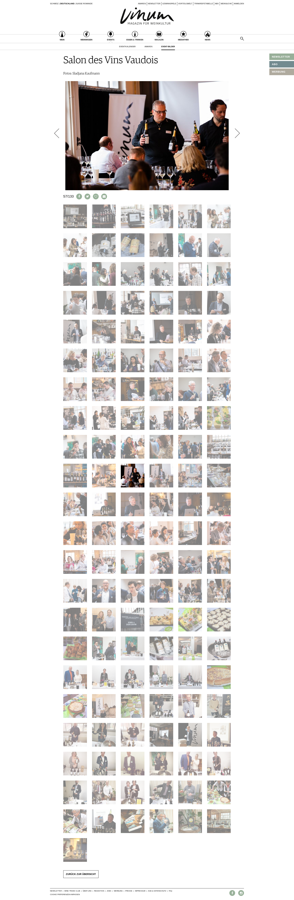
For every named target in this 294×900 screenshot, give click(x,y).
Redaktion (99, 891)
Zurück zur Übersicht (81, 874)
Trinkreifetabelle (203, 4)
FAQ (170, 891)
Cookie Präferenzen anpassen (65, 894)
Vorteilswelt (185, 4)
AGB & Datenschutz (157, 891)
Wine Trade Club (72, 891)
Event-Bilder (168, 47)
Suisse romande (84, 4)
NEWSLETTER (281, 56)
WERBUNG (278, 71)
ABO (275, 64)
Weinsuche (226, 4)
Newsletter (154, 4)
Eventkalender (127, 47)
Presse (128, 891)
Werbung (118, 891)
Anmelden (239, 4)
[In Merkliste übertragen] (96, 196)
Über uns (87, 891)
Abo (217, 4)
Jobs (109, 891)
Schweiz (54, 4)
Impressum (140, 891)
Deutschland (67, 4)
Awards (142, 4)
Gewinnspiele (169, 4)
